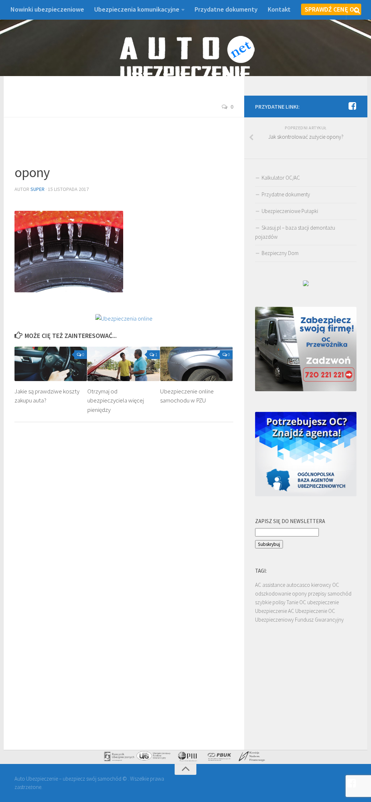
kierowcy (321, 584)
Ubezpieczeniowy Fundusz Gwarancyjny (299, 619)
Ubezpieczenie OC (315, 610)
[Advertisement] (146, 144)
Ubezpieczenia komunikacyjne (136, 9)
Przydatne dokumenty (226, 9)
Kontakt (279, 9)
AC (258, 584)
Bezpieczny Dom (280, 253)
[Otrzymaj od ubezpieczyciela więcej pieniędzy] (123, 364)
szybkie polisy (270, 602)
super (37, 189)
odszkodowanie (273, 593)
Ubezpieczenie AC (274, 610)
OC (335, 584)
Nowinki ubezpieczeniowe (47, 9)
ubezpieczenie (323, 602)
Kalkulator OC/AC (281, 177)
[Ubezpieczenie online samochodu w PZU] (196, 364)
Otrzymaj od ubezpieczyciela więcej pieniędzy (115, 400)
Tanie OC (296, 602)
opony (299, 593)
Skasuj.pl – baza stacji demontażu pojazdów (295, 232)
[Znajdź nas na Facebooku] (352, 106)
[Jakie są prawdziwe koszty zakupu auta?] (50, 364)
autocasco (298, 584)
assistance (273, 584)
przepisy (317, 593)
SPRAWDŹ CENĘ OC (331, 9)
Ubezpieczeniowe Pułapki (290, 211)
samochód (339, 593)
